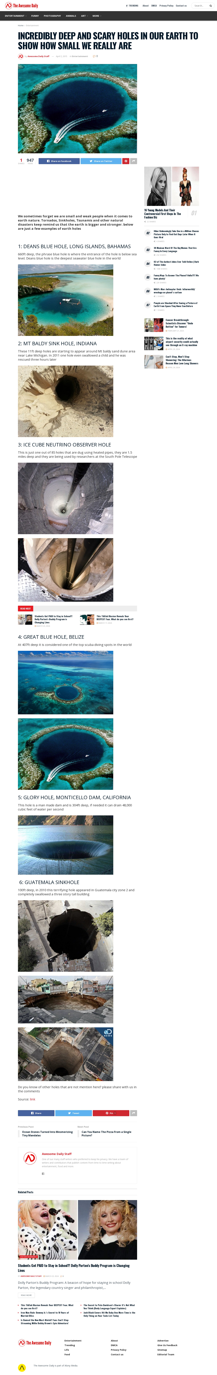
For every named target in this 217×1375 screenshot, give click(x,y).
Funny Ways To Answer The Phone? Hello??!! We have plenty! (176, 277)
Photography (52, 15)
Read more (26, 1295)
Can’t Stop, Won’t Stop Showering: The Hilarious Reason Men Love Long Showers (182, 360)
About (146, 5)
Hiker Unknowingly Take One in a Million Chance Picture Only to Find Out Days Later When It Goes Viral (176, 234)
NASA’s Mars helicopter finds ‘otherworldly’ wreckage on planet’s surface (174, 290)
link (32, 1099)
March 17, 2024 (105, 623)
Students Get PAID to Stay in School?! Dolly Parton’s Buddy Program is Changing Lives (53, 619)
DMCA (154, 5)
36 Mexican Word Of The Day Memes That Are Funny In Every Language (175, 249)
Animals (71, 15)
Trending (69, 1345)
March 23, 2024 (43, 626)
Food (67, 1354)
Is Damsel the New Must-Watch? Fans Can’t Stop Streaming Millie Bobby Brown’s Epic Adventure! (44, 1321)
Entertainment (14, 15)
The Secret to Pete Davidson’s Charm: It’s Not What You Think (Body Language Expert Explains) (109, 1306)
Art (83, 15)
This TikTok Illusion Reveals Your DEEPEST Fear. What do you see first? (115, 617)
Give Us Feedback (167, 1345)
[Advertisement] (77, 192)
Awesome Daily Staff (38, 56)
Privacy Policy (166, 5)
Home (21, 25)
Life (66, 1349)
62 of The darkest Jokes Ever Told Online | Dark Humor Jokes (176, 263)
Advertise (163, 1340)
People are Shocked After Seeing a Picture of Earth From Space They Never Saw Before (175, 304)
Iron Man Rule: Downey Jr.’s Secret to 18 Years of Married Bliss (45, 1314)
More (96, 15)
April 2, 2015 (61, 56)
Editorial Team (165, 1354)
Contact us (181, 5)
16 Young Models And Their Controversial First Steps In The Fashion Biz (162, 213)
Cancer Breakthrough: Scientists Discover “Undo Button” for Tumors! (179, 323)
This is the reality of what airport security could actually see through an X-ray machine (182, 342)
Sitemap (162, 1349)
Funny (35, 15)
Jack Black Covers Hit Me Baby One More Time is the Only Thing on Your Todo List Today (109, 1314)
